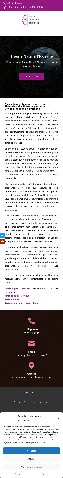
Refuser (31, 458)
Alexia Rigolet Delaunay (17, 288)
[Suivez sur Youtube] (2, 241)
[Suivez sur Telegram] (2, 235)
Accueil (17, 402)
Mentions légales (40, 474)
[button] (58, 418)
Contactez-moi (31, 76)
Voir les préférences (31, 466)
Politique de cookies (23, 474)
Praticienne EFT (12, 299)
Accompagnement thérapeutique (21, 303)
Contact (27, 402)
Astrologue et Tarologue (17, 295)
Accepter (31, 450)
